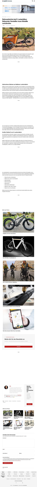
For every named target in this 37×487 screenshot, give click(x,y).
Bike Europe (32, 87)
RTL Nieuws (10, 127)
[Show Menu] (34, 1)
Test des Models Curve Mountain (12, 96)
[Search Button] (32, 1)
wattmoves (16, 485)
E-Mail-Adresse (5, 453)
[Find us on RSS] (22, 482)
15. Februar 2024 (8, 25)
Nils (3, 25)
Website (20, 453)
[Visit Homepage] (7, 1)
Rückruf (4, 402)
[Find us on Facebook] (14, 482)
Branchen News (13, 25)
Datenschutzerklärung (6, 457)
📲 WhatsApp (8, 396)
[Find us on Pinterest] (19, 482)
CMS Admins (25, 485)
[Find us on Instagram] (17, 482)
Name (4, 449)
